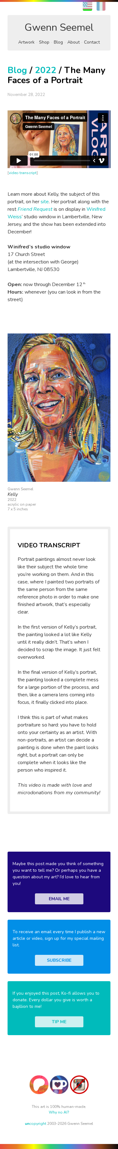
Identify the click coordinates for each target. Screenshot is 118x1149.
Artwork (26, 42)
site (45, 201)
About (73, 42)
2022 (45, 70)
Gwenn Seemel (59, 27)
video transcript (23, 172)
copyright (35, 1123)
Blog (58, 42)
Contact (92, 42)
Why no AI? (59, 1112)
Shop (44, 42)
